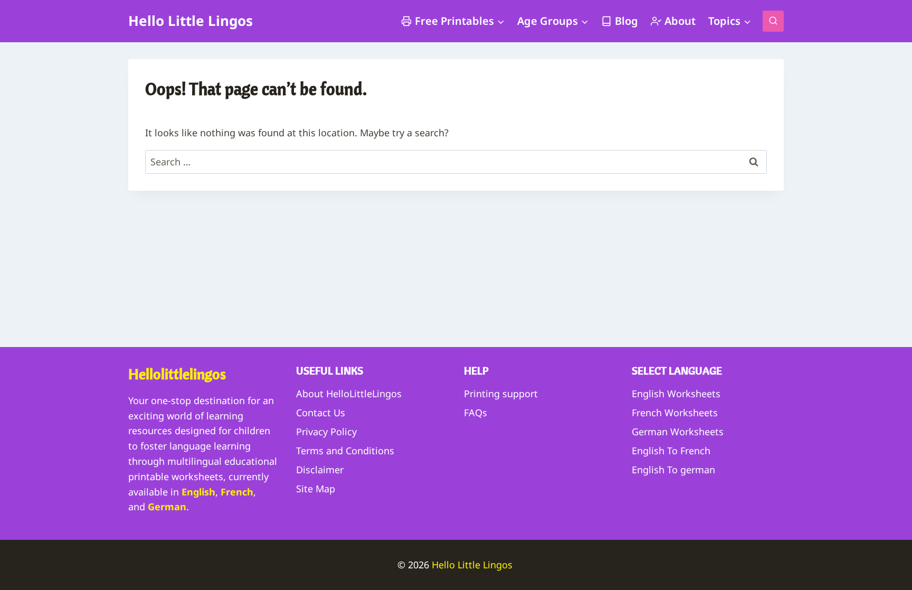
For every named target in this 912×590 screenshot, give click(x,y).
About (680, 21)
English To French (671, 450)
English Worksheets (676, 393)
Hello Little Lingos (473, 564)
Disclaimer (320, 469)
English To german (673, 469)
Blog (626, 21)
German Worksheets (678, 431)
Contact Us (320, 412)
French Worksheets (675, 412)
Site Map (315, 488)
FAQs (475, 412)
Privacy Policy (326, 431)
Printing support (501, 393)
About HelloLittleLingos (349, 393)
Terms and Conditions (345, 450)
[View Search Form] (773, 21)
